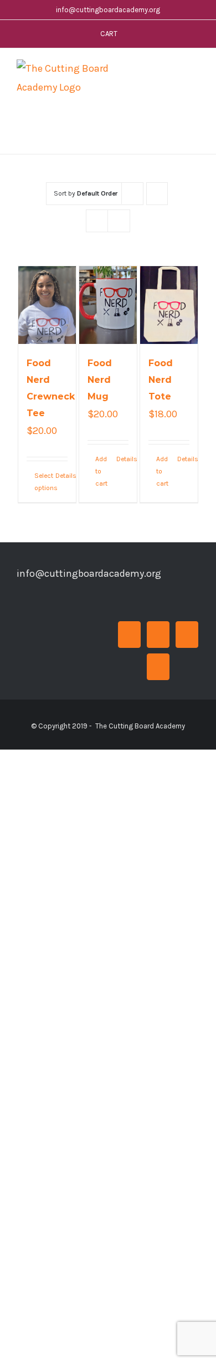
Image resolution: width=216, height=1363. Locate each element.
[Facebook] (129, 634)
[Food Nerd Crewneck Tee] (47, 305)
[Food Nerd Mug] (108, 305)
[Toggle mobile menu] (195, 71)
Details (61, 476)
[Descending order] (157, 193)
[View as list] (119, 221)
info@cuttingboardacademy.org (108, 10)
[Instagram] (187, 634)
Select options (40, 482)
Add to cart (101, 471)
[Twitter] (158, 634)
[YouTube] (158, 666)
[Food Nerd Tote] (169, 305)
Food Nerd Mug (100, 380)
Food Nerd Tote (160, 380)
